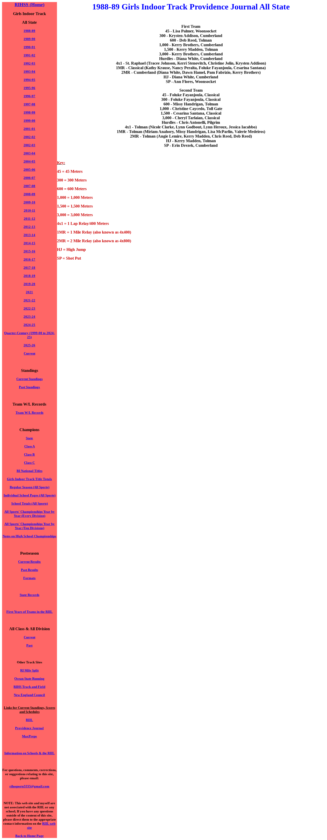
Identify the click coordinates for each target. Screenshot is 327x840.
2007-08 (29, 186)
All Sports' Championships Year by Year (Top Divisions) (29, 526)
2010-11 (29, 210)
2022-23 (29, 308)
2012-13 (29, 227)
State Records (29, 595)
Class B (29, 454)
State (29, 438)
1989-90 (29, 39)
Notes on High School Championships (29, 536)
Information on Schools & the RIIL (29, 753)
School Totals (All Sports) (29, 503)
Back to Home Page (29, 836)
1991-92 (29, 55)
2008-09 (29, 194)
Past (29, 645)
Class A (29, 446)
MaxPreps (29, 736)
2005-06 (29, 170)
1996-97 (29, 96)
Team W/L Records (29, 413)
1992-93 (29, 63)
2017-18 (29, 268)
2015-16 (29, 251)
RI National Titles (29, 471)
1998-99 (29, 112)
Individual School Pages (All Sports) (29, 495)
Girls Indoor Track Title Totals (29, 479)
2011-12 (29, 219)
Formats (29, 578)
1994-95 (29, 80)
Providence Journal (29, 728)
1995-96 (29, 88)
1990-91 (29, 47)
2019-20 (29, 284)
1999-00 (29, 121)
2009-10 (29, 202)
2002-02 (29, 137)
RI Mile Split (29, 670)
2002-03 (29, 145)
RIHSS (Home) (29, 4)
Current (29, 353)
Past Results (29, 570)
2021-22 (29, 300)
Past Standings (29, 387)
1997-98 (29, 104)
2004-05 (29, 161)
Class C (29, 463)
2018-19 (29, 276)
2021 (29, 292)
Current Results (29, 562)
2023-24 (29, 317)
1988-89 (29, 31)
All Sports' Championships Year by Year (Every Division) (29, 514)
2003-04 (29, 153)
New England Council (29, 695)
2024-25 (29, 325)
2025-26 (29, 345)
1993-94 (29, 72)
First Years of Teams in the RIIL (29, 612)
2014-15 (29, 243)
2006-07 (29, 178)
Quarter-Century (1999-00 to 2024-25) (29, 335)
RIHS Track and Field (29, 687)
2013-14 (29, 235)
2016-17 (29, 259)
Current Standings (29, 379)
